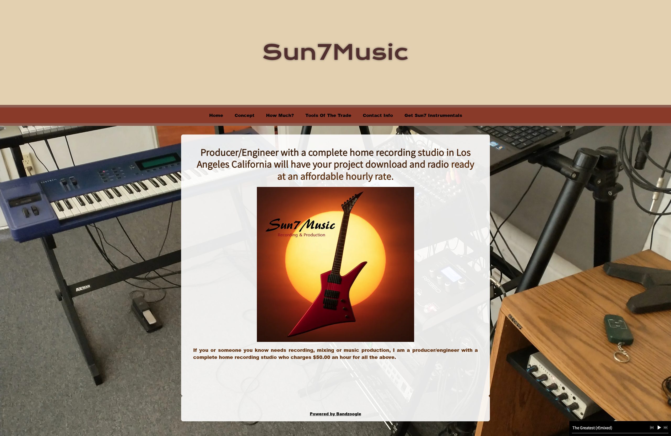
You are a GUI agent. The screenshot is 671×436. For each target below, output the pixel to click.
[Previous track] (652, 427)
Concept (245, 115)
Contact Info (378, 115)
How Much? (280, 115)
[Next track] (665, 427)
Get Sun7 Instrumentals (433, 115)
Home (216, 115)
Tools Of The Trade (328, 115)
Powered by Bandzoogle (335, 414)
